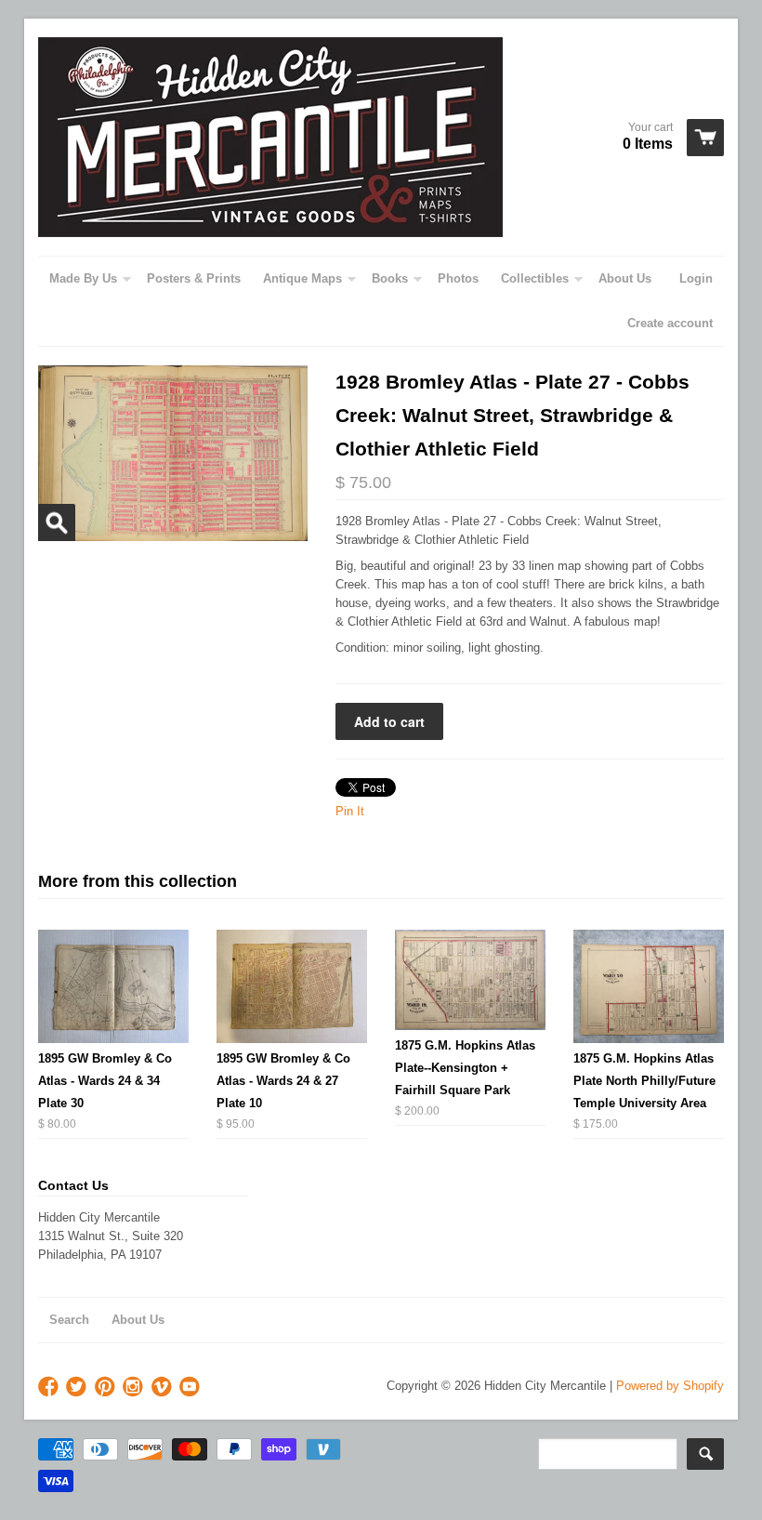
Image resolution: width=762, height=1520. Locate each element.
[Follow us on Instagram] (135, 1387)
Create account (670, 323)
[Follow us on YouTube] (191, 1387)
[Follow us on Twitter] (78, 1387)
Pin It (349, 811)
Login (696, 278)
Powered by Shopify (670, 1386)
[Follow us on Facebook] (50, 1387)
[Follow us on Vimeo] (163, 1387)
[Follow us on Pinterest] (107, 1387)
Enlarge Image (56, 522)
